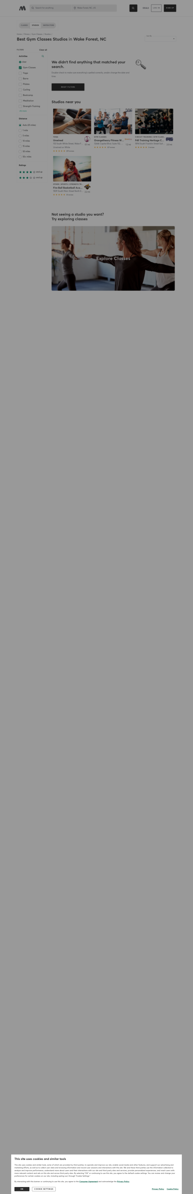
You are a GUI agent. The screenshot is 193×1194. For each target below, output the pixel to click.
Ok (22, 1189)
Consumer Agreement (88, 1182)
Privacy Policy (123, 1182)
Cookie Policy (173, 1189)
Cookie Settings (43, 1189)
